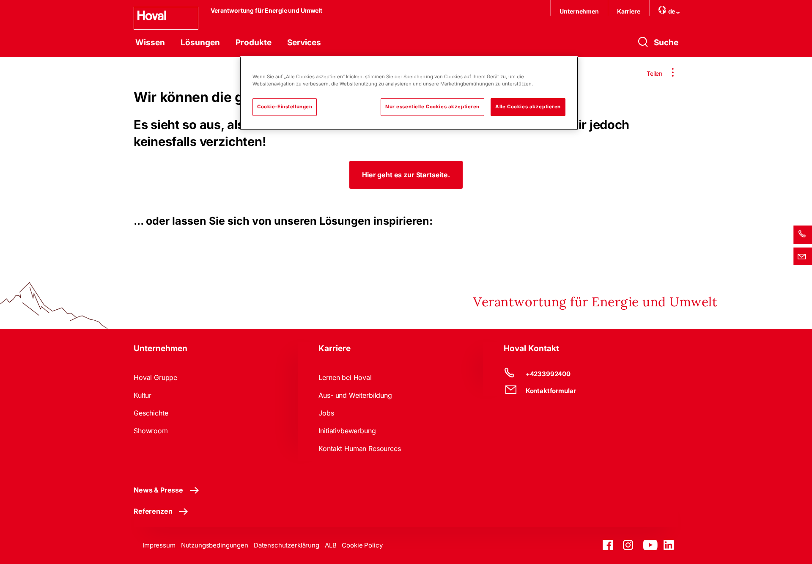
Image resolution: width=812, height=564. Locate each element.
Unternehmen (579, 11)
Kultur (142, 395)
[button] (406, 174)
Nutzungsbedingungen (214, 545)
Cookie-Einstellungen (284, 107)
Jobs (326, 413)
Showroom (151, 430)
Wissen (150, 42)
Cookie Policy (362, 545)
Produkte (254, 42)
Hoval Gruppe (155, 377)
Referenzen (153, 511)
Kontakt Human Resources (359, 448)
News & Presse (158, 490)
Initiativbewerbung (347, 430)
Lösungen (200, 42)
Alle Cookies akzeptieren (528, 107)
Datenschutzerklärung (286, 545)
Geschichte (151, 413)
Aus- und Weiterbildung (355, 395)
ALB (331, 545)
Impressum (159, 545)
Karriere (628, 11)
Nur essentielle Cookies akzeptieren (432, 107)
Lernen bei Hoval (344, 377)
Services (304, 42)
